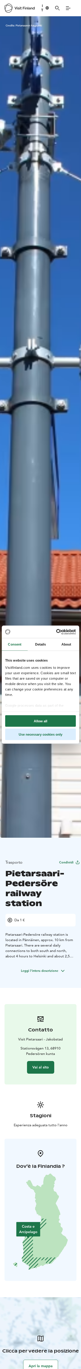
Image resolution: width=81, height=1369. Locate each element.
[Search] (57, 8)
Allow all (40, 721)
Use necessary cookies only (40, 734)
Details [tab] (40, 644)
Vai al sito (40, 1067)
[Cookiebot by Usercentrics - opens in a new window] (57, 632)
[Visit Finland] (19, 8)
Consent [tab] (14, 644)
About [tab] (66, 644)
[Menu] (68, 8)
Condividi (66, 862)
